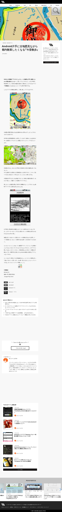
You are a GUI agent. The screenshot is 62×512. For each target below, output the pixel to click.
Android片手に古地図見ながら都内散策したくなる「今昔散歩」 (20, 47)
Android (4, 42)
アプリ (15, 292)
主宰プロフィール (17, 507)
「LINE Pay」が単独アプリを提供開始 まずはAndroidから (19, 313)
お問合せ (11, 507)
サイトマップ (46, 507)
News (11, 5)
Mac (30, 5)
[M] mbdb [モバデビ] (41, 511)
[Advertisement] (20, 66)
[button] (1, 489)
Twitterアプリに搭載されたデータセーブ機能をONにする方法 (20, 315)
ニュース (47, 49)
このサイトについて (5, 507)
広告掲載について (25, 507)
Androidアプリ (10, 42)
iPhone (36, 5)
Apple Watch (44, 5)
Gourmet (57, 5)
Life (51, 5)
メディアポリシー (33, 507)
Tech (25, 5)
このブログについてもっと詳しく (51, 62)
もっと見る (20, 469)
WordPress (18, 5)
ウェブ (54, 48)
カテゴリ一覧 (40, 507)
